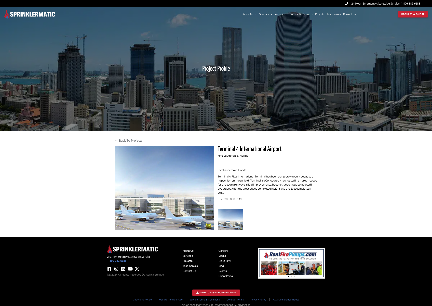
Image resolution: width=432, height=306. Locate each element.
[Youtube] (130, 269)
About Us (248, 14)
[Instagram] (116, 269)
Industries (280, 14)
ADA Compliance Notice (286, 299)
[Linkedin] (123, 269)
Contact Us (349, 14)
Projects (320, 14)
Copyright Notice (142, 299)
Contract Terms (235, 299)
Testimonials (334, 14)
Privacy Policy (258, 299)
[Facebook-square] (109, 269)
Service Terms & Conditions (205, 299)
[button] (262, 263)
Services (264, 14)
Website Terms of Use (171, 299)
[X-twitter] (137, 269)
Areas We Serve (300, 14)
